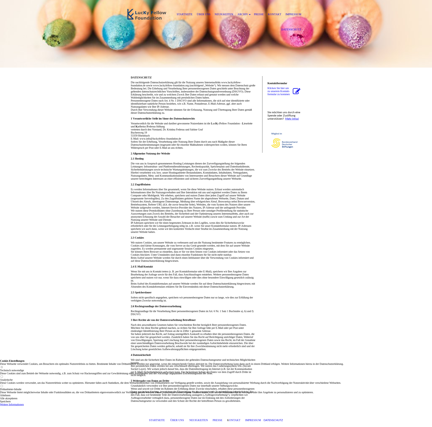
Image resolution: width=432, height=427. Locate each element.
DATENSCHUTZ (273, 420)
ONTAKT (234, 420)
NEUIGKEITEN (198, 420)
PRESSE (217, 420)
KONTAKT (274, 14)
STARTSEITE (157, 420)
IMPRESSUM (253, 420)
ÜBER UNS (177, 420)
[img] (216, 34)
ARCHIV (242, 14)
